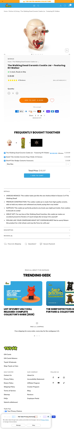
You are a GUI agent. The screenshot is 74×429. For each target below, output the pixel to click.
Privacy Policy (9, 379)
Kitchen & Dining (14, 11)
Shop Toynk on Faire (11, 366)
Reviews (30, 395)
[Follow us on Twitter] (58, 377)
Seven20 (11, 59)
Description (8, 230)
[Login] (61, 5)
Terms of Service (10, 391)
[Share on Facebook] (35, 115)
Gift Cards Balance (10, 358)
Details (7, 191)
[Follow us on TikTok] (63, 382)
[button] (69, 6)
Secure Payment (49, 244)
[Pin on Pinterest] (38, 115)
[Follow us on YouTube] (58, 382)
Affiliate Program (33, 383)
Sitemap (7, 395)
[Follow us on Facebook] (53, 377)
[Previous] (4, 54)
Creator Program (33, 387)
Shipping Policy (9, 387)
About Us (30, 375)
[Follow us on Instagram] (63, 377)
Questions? (32, 244)
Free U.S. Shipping (14, 244)
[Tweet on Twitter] (41, 115)
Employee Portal (33, 398)
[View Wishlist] (65, 6)
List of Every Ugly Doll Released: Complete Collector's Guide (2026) (19, 311)
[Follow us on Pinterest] (53, 382)
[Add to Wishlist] (52, 100)
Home (6, 11)
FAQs (6, 398)
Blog (29, 391)
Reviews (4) (8, 236)
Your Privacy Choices (14, 411)
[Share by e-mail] (44, 115)
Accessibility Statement (35, 379)
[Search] (38, 5)
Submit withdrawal (11, 402)
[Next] (69, 54)
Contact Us (8, 375)
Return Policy (8, 383)
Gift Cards (7, 354)
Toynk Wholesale (10, 362)
